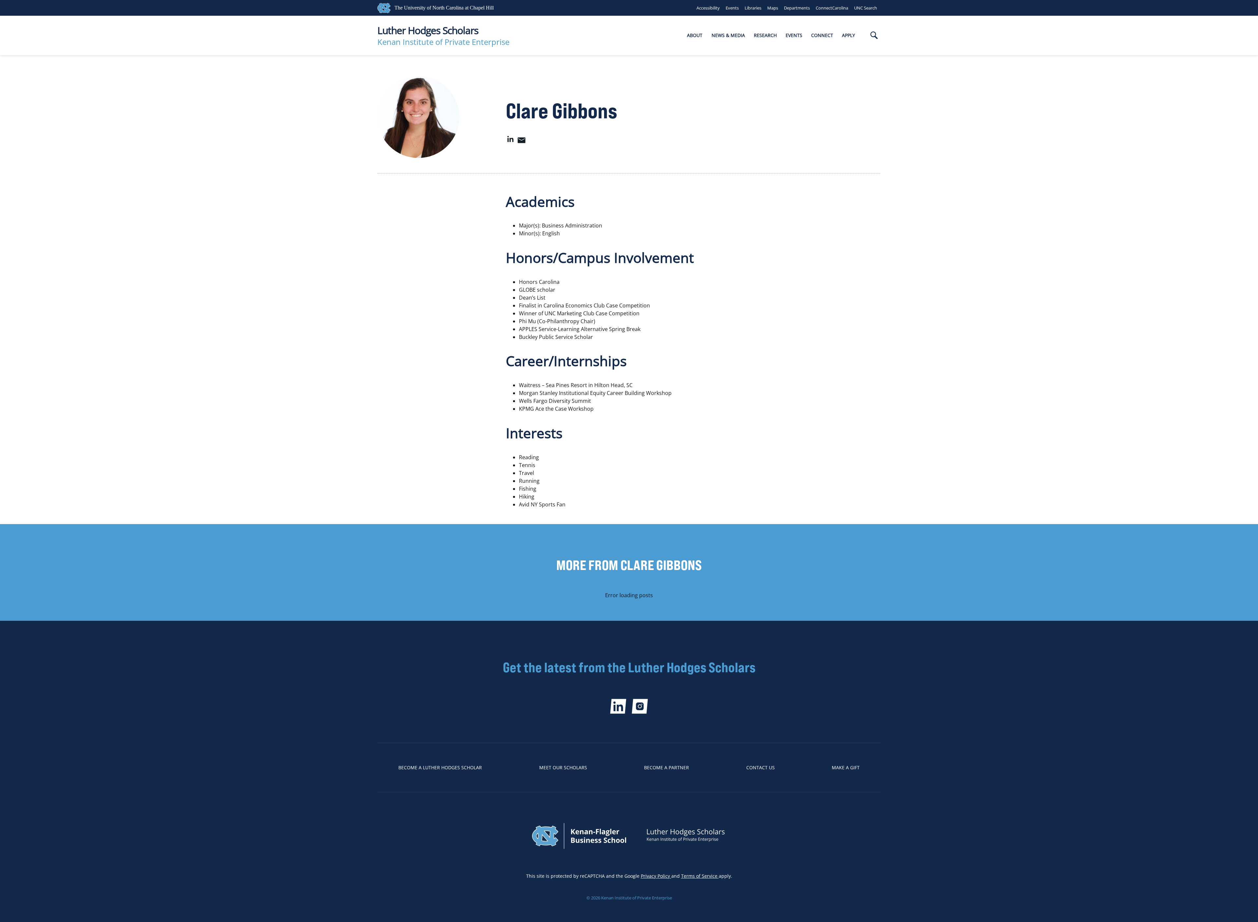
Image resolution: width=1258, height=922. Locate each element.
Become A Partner (666, 767)
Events (732, 8)
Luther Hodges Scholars (427, 30)
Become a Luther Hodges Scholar (440, 767)
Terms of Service (700, 876)
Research (765, 35)
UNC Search (865, 8)
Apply (848, 35)
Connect (822, 35)
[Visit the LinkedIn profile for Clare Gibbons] (510, 142)
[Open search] (874, 36)
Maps (772, 8)
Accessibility (708, 8)
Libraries (753, 8)
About (694, 35)
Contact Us (760, 767)
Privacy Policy (656, 876)
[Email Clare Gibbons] (521, 142)
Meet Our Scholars (563, 767)
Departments (797, 8)
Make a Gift (846, 767)
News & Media (728, 35)
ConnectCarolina (832, 8)
